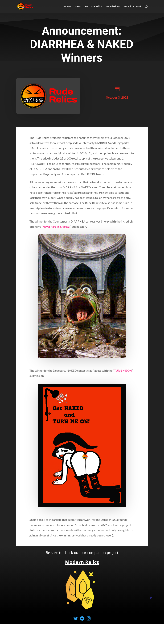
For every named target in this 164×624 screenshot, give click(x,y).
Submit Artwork (132, 6)
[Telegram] (83, 618)
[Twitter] (76, 618)
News (78, 6)
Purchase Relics (93, 6)
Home (67, 6)
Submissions (113, 6)
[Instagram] (89, 618)
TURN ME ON (123, 370)
